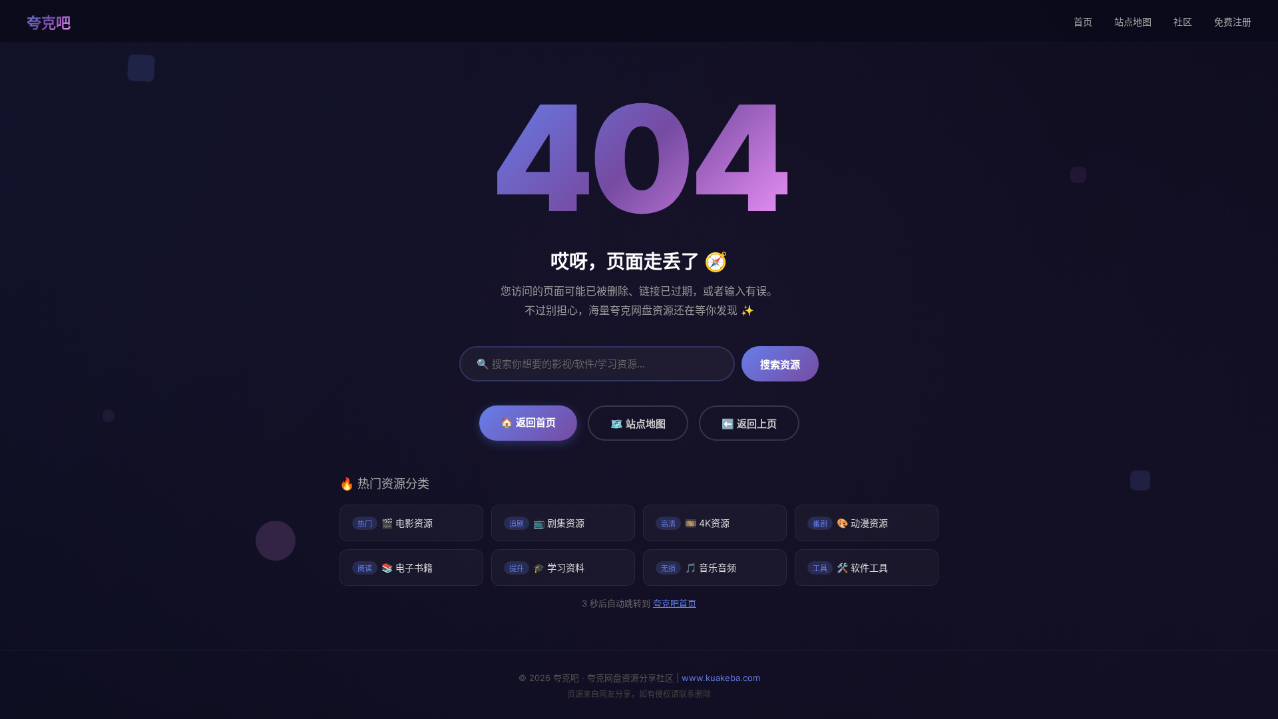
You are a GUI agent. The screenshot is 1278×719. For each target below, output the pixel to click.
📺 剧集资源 (546, 523)
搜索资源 (780, 364)
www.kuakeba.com (721, 677)
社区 (1182, 21)
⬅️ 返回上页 (749, 423)
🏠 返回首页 (528, 422)
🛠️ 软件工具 (850, 567)
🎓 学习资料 (546, 567)
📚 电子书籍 (395, 567)
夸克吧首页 (674, 603)
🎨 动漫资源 (850, 523)
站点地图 (1133, 21)
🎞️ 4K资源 (695, 523)
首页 (1083, 21)
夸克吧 (49, 22)
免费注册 (1232, 21)
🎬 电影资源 (395, 523)
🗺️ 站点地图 (638, 423)
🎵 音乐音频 (698, 567)
